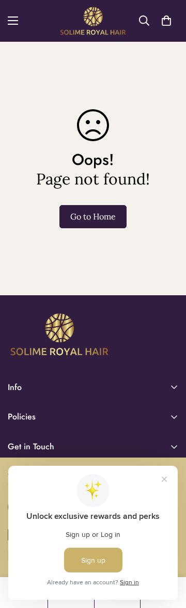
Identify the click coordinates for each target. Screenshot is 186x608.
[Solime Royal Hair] (93, 21)
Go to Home (93, 216)
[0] (166, 20)
